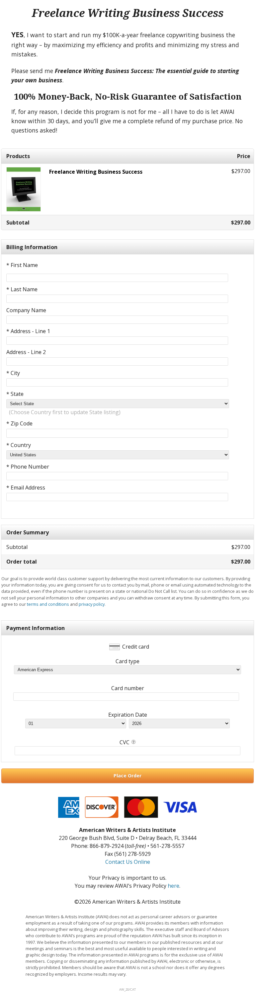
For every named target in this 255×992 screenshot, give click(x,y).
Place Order (127, 775)
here (173, 885)
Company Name (26, 310)
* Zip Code (19, 423)
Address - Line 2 (26, 352)
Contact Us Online (127, 861)
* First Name (22, 265)
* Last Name (22, 289)
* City (13, 373)
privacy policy (92, 604)
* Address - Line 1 (28, 331)
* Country (18, 445)
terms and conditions (48, 604)
